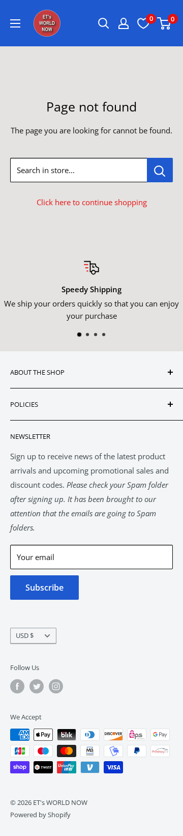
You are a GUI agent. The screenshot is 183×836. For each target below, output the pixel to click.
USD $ (25, 635)
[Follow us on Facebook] (17, 686)
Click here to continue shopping (92, 202)
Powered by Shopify (40, 814)
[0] (164, 23)
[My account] (123, 23)
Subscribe (44, 587)
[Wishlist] (143, 23)
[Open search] (103, 23)
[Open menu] (15, 23)
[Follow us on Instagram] (56, 686)
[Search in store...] (160, 170)
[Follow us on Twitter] (36, 686)
